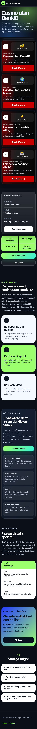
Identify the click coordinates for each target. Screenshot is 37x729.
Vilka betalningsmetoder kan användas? (17, 688)
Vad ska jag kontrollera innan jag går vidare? (17, 697)
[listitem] (18, 56)
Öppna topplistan (19, 229)
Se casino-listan (18, 256)
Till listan (18, 640)
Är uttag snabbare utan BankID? (15, 678)
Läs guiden (18, 263)
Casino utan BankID (11, 3)
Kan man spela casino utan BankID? (17, 668)
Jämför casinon (18, 449)
